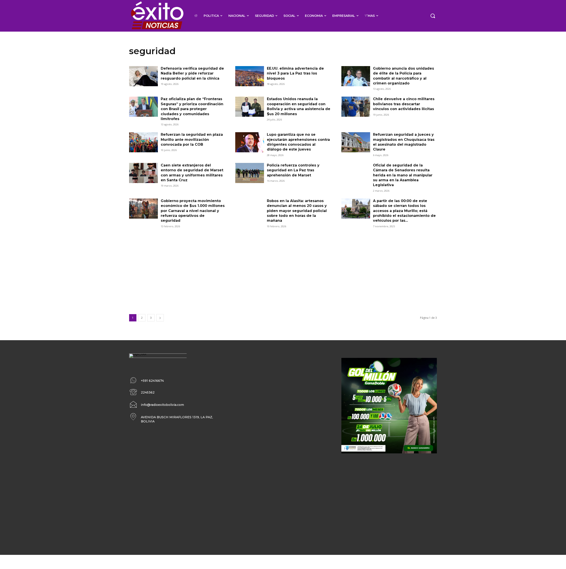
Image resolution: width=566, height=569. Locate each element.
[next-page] (160, 317)
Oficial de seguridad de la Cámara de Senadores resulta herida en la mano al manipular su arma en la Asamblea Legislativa (402, 175)
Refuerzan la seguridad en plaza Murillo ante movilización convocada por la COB (192, 139)
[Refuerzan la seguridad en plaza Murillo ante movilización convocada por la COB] (143, 142)
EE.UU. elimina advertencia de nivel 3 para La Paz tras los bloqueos (295, 73)
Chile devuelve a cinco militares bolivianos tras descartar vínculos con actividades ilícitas (403, 104)
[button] (432, 15)
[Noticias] (157, 16)
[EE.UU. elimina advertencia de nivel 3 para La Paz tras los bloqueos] (249, 76)
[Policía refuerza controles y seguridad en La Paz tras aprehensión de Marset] (249, 173)
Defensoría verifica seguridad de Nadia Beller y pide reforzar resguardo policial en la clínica (192, 73)
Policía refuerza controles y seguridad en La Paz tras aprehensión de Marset (293, 170)
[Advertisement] (283, 267)
